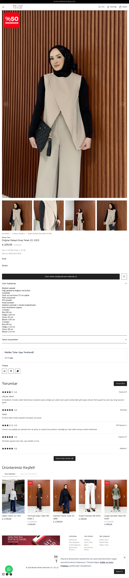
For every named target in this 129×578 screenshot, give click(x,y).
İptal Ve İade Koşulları (73, 549)
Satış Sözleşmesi (74, 542)
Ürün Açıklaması (9, 283)
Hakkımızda (73, 540)
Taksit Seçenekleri (10, 339)
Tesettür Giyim (103, 540)
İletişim (86, 545)
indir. (11, 358)
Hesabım (87, 540)
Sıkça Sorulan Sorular (88, 549)
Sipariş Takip (88, 542)
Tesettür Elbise (103, 542)
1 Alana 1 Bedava (18, 234)
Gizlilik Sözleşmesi (74, 545)
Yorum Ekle (120, 383)
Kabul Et (119, 571)
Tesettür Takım (104, 545)
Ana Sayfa (5, 234)
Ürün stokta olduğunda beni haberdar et (61, 276)
